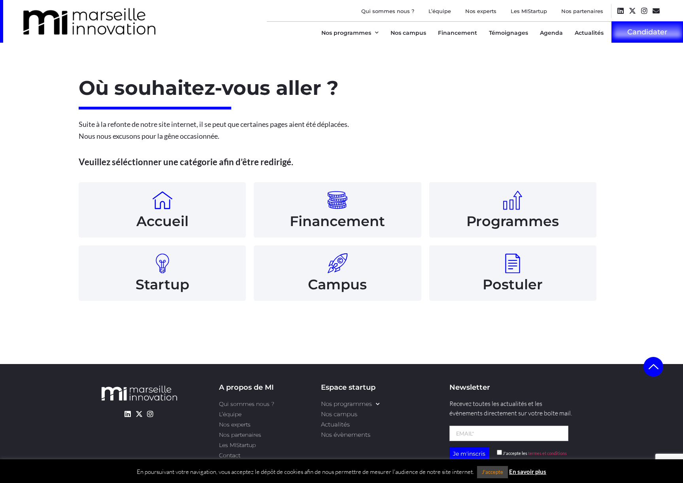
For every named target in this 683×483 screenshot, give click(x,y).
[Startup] (162, 263)
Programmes (512, 221)
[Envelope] (656, 10)
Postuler (513, 284)
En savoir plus (527, 471)
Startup (162, 284)
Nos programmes (346, 32)
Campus (337, 284)
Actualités (589, 32)
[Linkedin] (620, 10)
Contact (229, 455)
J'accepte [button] (492, 472)
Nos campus (408, 32)
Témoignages (508, 32)
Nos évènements (345, 434)
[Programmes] (513, 200)
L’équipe (439, 11)
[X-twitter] (632, 10)
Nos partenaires (582, 11)
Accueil (162, 221)
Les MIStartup (529, 11)
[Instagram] (644, 10)
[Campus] (337, 263)
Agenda (551, 32)
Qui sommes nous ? (387, 11)
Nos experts (480, 11)
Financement (457, 32)
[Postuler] (513, 263)
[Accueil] (162, 200)
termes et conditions (547, 453)
